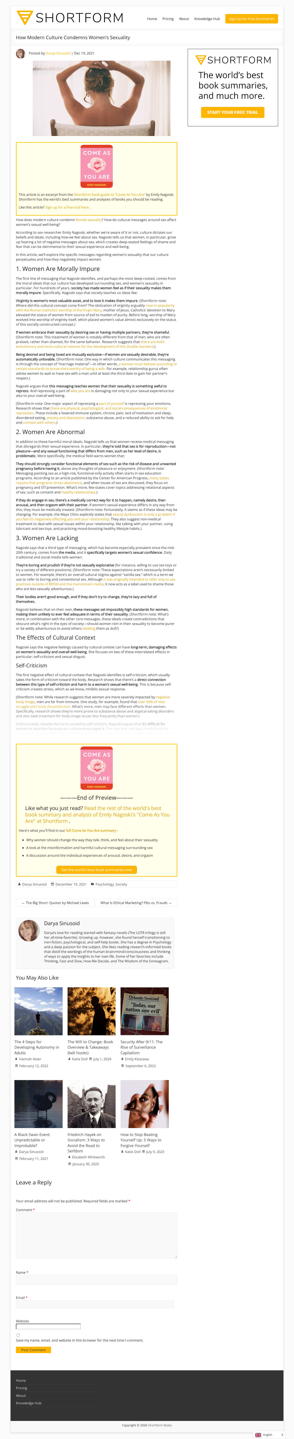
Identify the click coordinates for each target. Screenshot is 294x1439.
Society (121, 884)
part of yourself (111, 403)
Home (152, 18)
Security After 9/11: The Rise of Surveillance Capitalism (141, 1047)
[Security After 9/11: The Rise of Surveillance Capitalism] (145, 989)
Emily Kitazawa (137, 1059)
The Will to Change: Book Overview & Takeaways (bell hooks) (90, 1047)
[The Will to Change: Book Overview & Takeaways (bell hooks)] (92, 989)
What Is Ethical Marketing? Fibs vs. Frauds (136, 902)
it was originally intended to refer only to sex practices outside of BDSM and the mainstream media (95, 581)
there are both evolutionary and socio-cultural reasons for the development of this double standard (90, 344)
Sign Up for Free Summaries (251, 18)
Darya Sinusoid (58, 53)
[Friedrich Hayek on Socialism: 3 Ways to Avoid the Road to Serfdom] (92, 1082)
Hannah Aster (30, 1059)
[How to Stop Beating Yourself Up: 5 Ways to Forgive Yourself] (145, 1082)
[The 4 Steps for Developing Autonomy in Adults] (38, 989)
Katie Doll (80, 1059)
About (184, 18)
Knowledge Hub (207, 18)
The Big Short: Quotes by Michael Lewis (55, 902)
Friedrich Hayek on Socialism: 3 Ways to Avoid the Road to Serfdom (86, 1142)
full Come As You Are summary (91, 830)
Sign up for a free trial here (67, 207)
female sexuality (89, 219)
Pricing (168, 18)
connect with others (39, 422)
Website (22, 1321)
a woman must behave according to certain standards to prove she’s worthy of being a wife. (96, 366)
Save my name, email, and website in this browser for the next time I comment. (80, 1340)
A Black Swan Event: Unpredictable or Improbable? (32, 1140)
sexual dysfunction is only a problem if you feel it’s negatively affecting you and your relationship (95, 516)
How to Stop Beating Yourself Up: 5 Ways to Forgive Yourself (141, 1140)
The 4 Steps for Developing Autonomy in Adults (36, 1047)
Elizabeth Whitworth (88, 1157)
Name (22, 1272)
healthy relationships (78, 492)
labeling (89, 628)
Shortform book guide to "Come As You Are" (110, 194)
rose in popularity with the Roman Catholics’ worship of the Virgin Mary (95, 307)
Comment (25, 1209)
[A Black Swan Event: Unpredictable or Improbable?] (38, 1082)
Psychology (105, 884)
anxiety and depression (66, 417)
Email (22, 1297)
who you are (80, 390)
